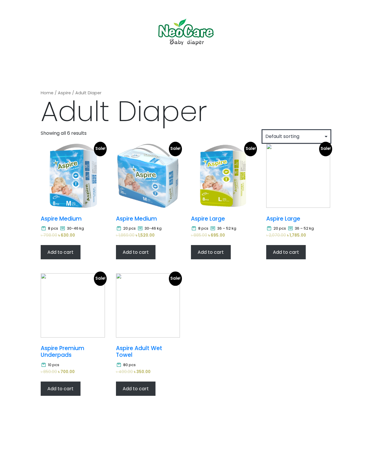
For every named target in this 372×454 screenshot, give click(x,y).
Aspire (64, 93)
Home (47, 93)
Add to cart (60, 252)
